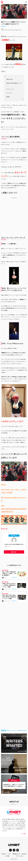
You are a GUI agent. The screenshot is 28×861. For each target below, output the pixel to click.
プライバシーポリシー (20, 856)
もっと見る (23, 833)
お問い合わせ (24, 853)
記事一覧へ (14, 552)
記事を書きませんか (16, 853)
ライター (9, 853)
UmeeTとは (3, 853)
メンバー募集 (6, 856)
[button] (26, 2)
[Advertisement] (14, 214)
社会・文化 (5, 528)
